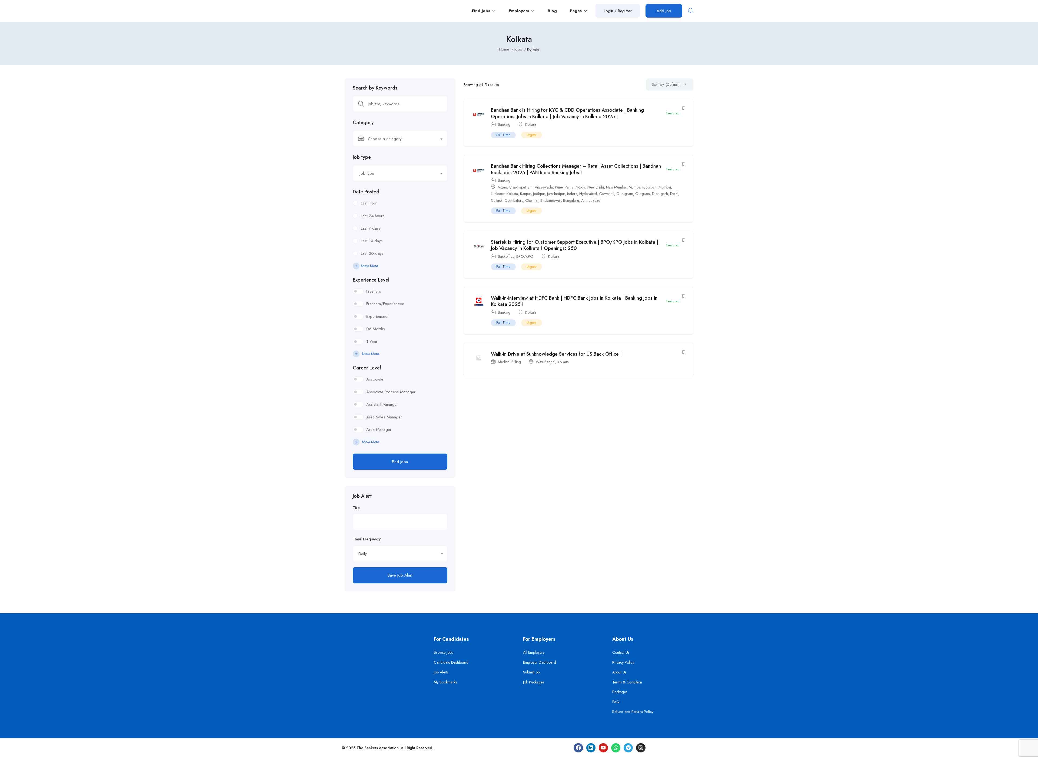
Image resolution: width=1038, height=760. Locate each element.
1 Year (371, 342)
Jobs (518, 49)
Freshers (373, 291)
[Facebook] (578, 747)
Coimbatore (514, 200)
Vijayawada (544, 187)
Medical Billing (509, 362)
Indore (572, 193)
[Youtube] (603, 747)
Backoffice (506, 256)
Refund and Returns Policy (632, 711)
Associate (374, 379)
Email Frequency (367, 539)
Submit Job (531, 672)
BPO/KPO (524, 256)
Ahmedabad (590, 200)
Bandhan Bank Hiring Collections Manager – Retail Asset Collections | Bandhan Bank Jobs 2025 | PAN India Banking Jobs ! (576, 169)
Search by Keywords (375, 87)
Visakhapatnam (521, 187)
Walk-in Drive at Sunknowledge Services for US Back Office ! (556, 354)
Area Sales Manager (384, 417)
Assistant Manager (382, 404)
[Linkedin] (590, 747)
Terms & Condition (627, 682)
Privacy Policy (623, 662)
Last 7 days (371, 228)
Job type (362, 157)
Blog (552, 11)
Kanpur (525, 193)
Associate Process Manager (390, 392)
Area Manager (378, 429)
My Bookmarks (445, 682)
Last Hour (369, 203)
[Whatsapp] (615, 747)
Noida (580, 187)
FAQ (616, 702)
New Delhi (595, 187)
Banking (504, 124)
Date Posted (366, 191)
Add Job (664, 11)
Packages (619, 692)
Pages (576, 11)
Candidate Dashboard (451, 662)
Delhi (674, 193)
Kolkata (531, 124)
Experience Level (371, 279)
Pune (559, 187)
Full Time (503, 134)
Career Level (367, 367)
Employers (519, 11)
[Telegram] (628, 747)
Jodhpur (539, 193)
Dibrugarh (660, 193)
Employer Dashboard (539, 662)
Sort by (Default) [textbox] (666, 84)
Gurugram (624, 193)
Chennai (531, 200)
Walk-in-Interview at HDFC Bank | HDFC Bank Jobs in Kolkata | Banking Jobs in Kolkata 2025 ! (574, 301)
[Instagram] (640, 747)
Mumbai (664, 187)
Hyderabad (588, 193)
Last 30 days (372, 253)
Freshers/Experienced (385, 304)
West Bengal (545, 362)
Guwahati (606, 193)
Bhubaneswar (550, 200)
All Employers (533, 652)
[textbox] (396, 139)
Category (363, 122)
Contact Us (620, 652)
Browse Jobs (443, 652)
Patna (569, 187)
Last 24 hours (372, 216)
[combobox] (400, 138)
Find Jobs (481, 11)
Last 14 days (372, 241)
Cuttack (497, 200)
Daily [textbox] (362, 554)
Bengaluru (571, 200)
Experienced (377, 316)
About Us (619, 672)
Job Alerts (441, 672)
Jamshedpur (556, 193)
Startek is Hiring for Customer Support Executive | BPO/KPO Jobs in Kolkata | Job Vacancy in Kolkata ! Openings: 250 (574, 245)
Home (504, 49)
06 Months (375, 329)
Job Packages (533, 682)
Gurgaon (642, 193)
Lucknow (497, 193)
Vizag (502, 187)
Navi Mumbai (616, 187)
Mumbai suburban (642, 187)
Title (356, 508)
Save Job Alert (400, 575)
